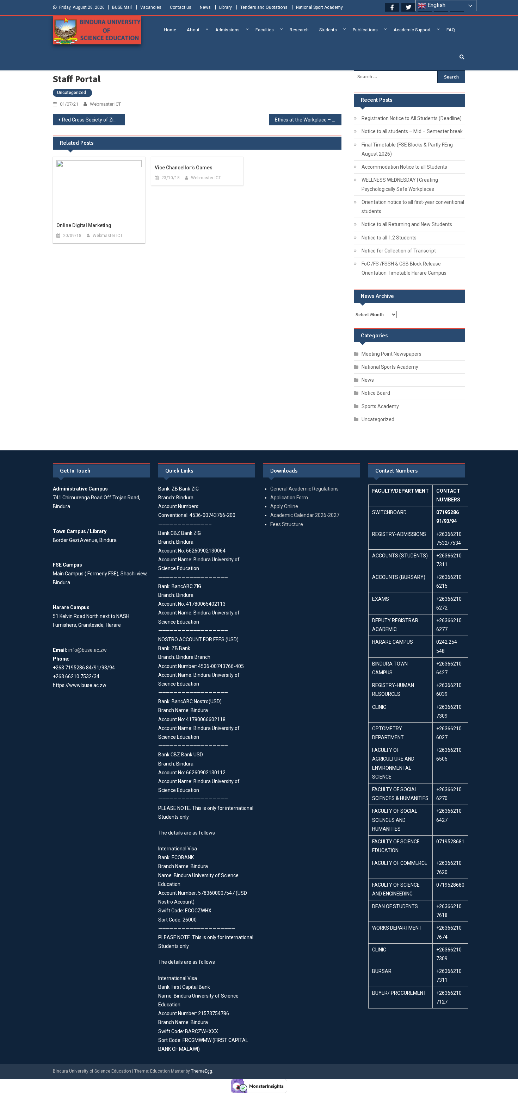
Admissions (227, 29)
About (193, 29)
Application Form (289, 497)
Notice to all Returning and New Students (407, 224)
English (435, 5)
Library (225, 7)
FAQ (450, 29)
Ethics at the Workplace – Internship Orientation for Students (308, 120)
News (205, 7)
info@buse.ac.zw (87, 650)
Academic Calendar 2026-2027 (304, 515)
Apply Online (284, 506)
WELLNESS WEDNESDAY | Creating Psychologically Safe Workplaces (400, 184)
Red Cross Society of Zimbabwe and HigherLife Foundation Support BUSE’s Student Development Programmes (93, 120)
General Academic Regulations (304, 489)
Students (328, 29)
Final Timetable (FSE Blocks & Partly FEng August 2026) (407, 149)
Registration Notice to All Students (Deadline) (412, 118)
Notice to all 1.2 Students (389, 238)
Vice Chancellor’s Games (183, 167)
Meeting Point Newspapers (391, 354)
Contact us (180, 7)
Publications (365, 29)
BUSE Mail (122, 7)
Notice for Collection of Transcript (399, 251)
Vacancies (150, 7)
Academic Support (412, 29)
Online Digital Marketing (83, 225)
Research (299, 29)
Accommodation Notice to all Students (404, 167)
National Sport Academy (319, 7)
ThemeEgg (201, 1071)
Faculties (264, 29)
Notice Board (376, 393)
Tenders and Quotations (264, 7)
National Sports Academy (390, 367)
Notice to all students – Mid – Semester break (412, 131)
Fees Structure (286, 524)
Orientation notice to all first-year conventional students (413, 206)
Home (170, 29)
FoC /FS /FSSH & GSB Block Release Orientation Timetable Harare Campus (404, 268)
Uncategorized (71, 92)
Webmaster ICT (105, 104)
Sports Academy (380, 406)
